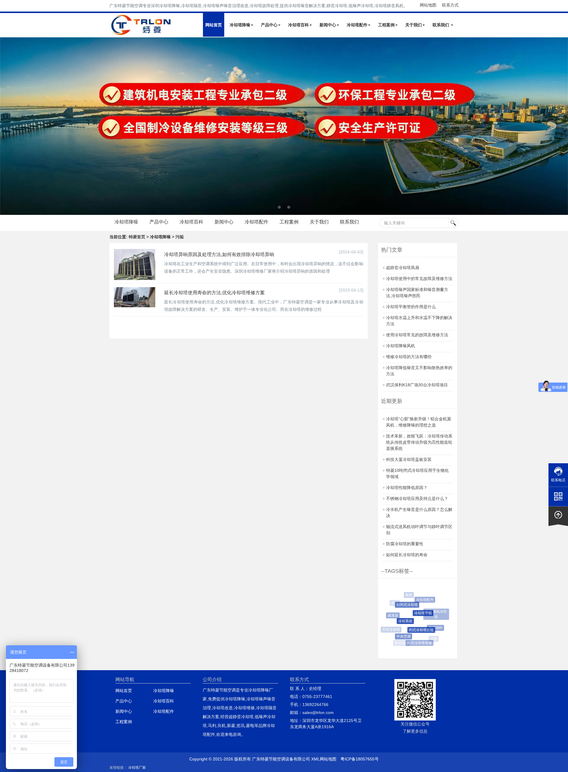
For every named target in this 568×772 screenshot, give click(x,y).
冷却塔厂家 (137, 767)
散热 (407, 595)
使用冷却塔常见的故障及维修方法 (417, 334)
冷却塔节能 (417, 613)
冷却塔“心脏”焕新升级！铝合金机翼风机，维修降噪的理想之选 (418, 421)
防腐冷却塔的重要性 (404, 543)
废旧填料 (431, 628)
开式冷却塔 (390, 630)
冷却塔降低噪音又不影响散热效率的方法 (419, 370)
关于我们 (413, 24)
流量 (432, 639)
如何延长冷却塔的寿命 (406, 554)
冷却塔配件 (357, 24)
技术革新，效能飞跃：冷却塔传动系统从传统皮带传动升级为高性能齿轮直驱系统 (419, 442)
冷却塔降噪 (240, 24)
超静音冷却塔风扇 (402, 267)
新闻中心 (328, 24)
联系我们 (441, 24)
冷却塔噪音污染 (426, 596)
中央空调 (400, 636)
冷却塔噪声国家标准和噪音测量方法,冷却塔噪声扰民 (417, 292)
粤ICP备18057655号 (360, 759)
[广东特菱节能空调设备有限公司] (141, 32)
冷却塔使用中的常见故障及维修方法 (419, 278)
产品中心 (269, 24)
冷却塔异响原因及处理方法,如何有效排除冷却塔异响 (219, 254)
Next (6, 126)
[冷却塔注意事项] (284, 126)
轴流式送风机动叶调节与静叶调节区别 (419, 529)
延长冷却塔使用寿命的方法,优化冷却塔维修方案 (214, 292)
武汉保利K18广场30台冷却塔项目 (417, 384)
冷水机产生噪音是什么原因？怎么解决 (419, 512)
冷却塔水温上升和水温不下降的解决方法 (419, 320)
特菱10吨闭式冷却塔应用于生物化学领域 (417, 473)
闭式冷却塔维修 (416, 643)
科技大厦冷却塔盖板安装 (409, 459)
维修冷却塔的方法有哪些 (409, 356)
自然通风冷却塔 (433, 611)
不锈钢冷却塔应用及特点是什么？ (417, 498)
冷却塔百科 (298, 24)
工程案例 (386, 24)
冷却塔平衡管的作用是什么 (411, 306)
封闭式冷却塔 (402, 605)
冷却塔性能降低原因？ (406, 487)
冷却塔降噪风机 (400, 345)
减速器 (390, 615)
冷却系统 (400, 621)
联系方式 (450, 5)
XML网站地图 (323, 759)
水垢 (441, 624)
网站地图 (428, 5)
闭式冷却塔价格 (415, 630)
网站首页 (213, 24)
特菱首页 (137, 236)
